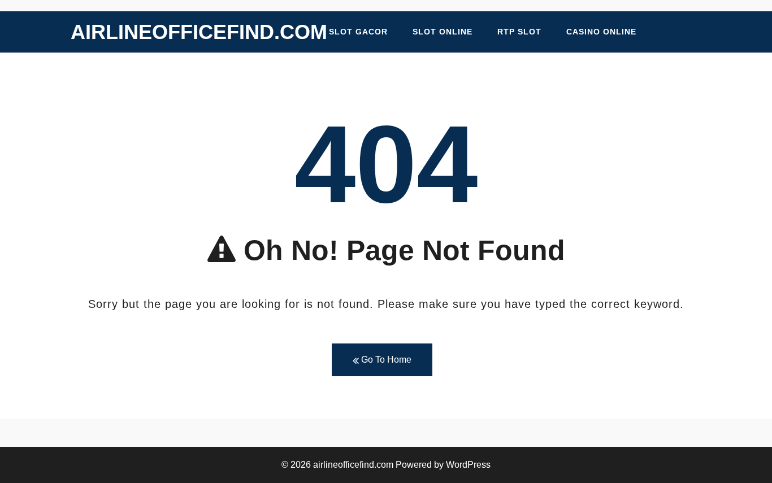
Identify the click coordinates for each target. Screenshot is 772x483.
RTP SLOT (519, 31)
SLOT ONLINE (442, 31)
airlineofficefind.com (199, 31)
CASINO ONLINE (601, 31)
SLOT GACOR (358, 31)
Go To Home (385, 359)
